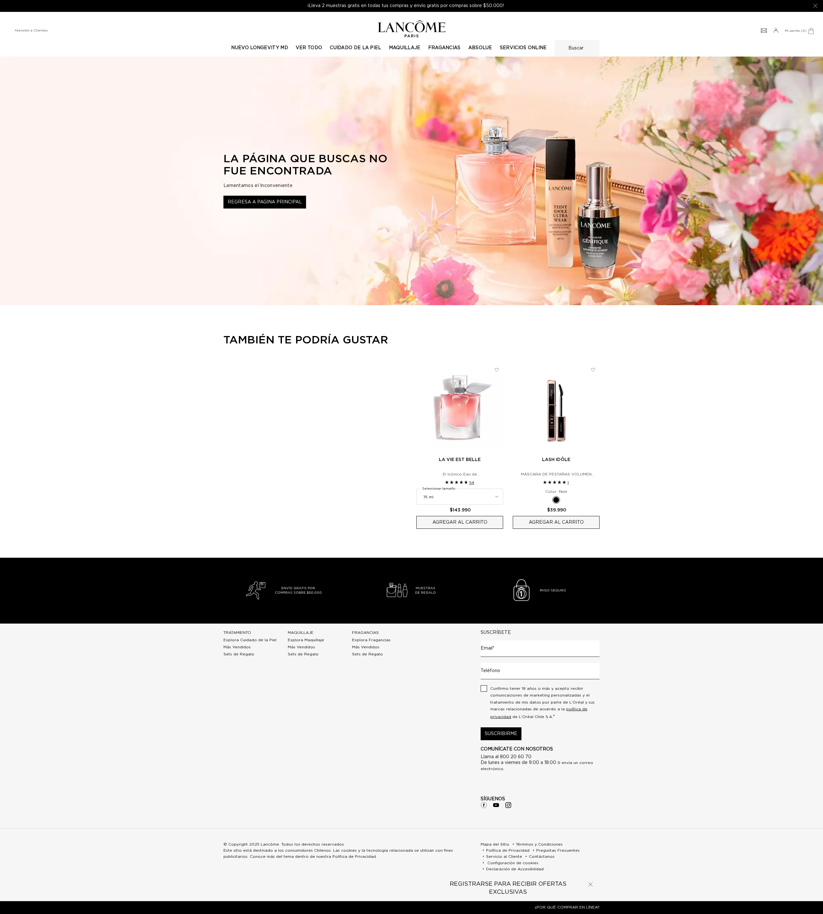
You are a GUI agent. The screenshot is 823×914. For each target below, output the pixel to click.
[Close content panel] (815, 5)
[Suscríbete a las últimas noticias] (764, 31)
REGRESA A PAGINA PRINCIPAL (265, 202)
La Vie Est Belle (460, 459)
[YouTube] (496, 805)
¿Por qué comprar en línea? (567, 907)
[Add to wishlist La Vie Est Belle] (497, 370)
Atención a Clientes (31, 30)
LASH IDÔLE (556, 459)
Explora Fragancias (371, 640)
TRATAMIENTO (237, 632)
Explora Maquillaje (306, 640)
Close (590, 884)
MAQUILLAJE (300, 632)
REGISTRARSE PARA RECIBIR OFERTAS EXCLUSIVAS (508, 888)
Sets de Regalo (238, 654)
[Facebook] (484, 805)
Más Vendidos (237, 647)
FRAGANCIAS (365, 632)
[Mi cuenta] (775, 31)
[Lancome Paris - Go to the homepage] (411, 28)
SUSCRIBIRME (501, 734)
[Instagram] (508, 805)
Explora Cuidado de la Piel (249, 640)
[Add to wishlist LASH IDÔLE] (593, 370)
